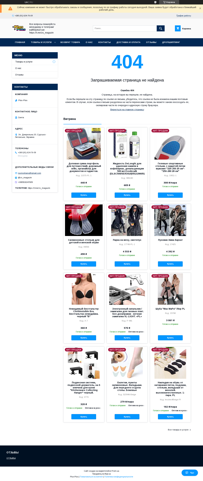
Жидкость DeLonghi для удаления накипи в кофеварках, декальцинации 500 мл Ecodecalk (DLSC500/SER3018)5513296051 (127, 168)
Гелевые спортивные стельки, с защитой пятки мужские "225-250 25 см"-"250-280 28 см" (170, 167)
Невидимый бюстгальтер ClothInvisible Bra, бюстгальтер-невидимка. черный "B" (84, 313)
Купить (84, 195)
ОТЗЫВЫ (11, 458)
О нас (89, 42)
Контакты (104, 42)
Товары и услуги (41, 42)
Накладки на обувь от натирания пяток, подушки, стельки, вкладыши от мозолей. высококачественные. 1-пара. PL (170, 388)
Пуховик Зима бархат (170, 240)
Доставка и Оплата (128, 42)
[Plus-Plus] (19, 34)
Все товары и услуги (178, 430)
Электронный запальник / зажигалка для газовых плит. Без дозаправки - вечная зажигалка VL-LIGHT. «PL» (127, 313)
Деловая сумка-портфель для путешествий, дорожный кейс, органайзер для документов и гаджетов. (84, 167)
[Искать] (161, 28)
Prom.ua (115, 471)
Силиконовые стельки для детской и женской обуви (83, 241)
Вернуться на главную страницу (127, 109)
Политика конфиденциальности (118, 477)
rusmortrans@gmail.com (29, 173)
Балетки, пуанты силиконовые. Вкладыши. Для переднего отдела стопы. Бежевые (127, 386)
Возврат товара (70, 42)
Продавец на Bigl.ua (101, 474)
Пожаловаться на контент (91, 477)
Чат (192, 472)
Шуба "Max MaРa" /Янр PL (170, 309)
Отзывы (151, 42)
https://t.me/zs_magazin (39, 188)
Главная (20, 42)
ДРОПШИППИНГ (171, 42)
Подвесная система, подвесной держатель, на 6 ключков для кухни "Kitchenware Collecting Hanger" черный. (84, 387)
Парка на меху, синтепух (127, 240)
